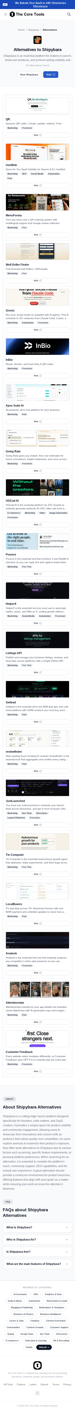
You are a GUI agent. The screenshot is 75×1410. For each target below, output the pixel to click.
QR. (8, 119)
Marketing (12, 128)
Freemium (27, 128)
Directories (41, 813)
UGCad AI (12, 500)
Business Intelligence (50, 1314)
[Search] (69, 14)
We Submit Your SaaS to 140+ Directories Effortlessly (40, 4)
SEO (24, 174)
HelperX (11, 603)
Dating (11, 1334)
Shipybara (33, 29)
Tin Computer (15, 854)
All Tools (8, 1384)
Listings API (14, 653)
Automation (53, 174)
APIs (35, 1294)
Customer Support (59, 1327)
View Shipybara (29, 74)
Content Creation (35, 1327)
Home (21, 29)
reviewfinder (14, 751)
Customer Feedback (19, 1051)
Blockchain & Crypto (57, 1301)
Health (29, 1347)
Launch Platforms (16, 818)
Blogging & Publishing (22, 1307)
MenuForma (14, 215)
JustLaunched (15, 800)
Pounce (11, 554)
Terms (55, 1384)
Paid (10, 178)
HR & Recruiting (61, 1340)
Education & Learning (36, 1340)
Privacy (67, 1384)
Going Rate (13, 451)
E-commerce (14, 513)
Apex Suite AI (15, 405)
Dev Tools (27, 813)
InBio (9, 359)
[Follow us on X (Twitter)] (37, 1393)
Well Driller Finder (17, 264)
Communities (13, 1327)
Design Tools (27, 1334)
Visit (48, 74)
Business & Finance (23, 1314)
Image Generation (58, 513)
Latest (32, 1384)
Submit (44, 1384)
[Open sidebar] (5, 14)
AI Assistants (20, 1294)
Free (24, 227)
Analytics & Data (53, 1294)
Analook (11, 953)
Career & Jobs (16, 1321)
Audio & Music (15, 1301)
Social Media (37, 174)
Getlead (11, 702)
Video (42, 513)
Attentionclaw (15, 1002)
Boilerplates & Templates (51, 1307)
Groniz (10, 310)
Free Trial (26, 567)
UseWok (11, 165)
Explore (21, 1384)
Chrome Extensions (56, 1321)
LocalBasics (14, 904)
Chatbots (34, 1321)
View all (42, 1347)
